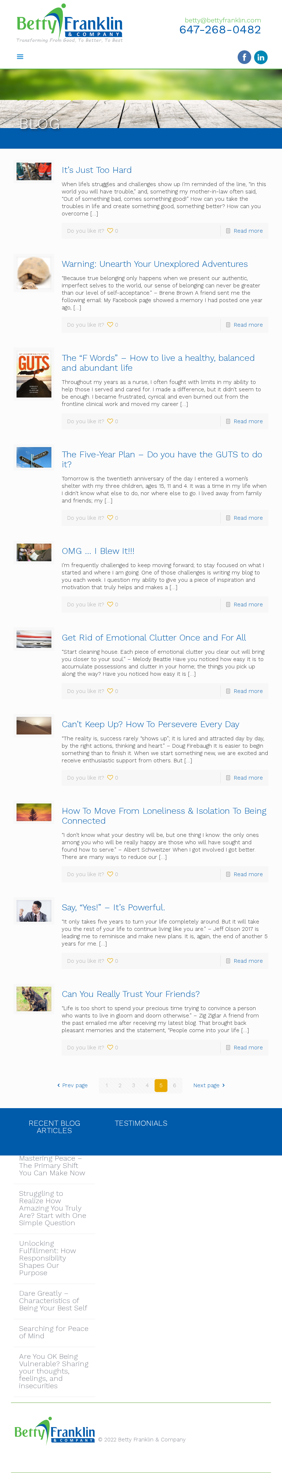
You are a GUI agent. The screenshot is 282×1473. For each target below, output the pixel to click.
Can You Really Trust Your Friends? (131, 994)
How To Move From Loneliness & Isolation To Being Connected (164, 816)
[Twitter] (141, 1461)
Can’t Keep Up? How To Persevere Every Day (150, 724)
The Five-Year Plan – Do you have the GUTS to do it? (162, 459)
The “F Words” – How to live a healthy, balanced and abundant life (158, 363)
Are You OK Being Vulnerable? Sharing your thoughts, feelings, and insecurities (53, 1371)
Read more (248, 231)
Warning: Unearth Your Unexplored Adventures (155, 264)
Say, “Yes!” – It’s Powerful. (113, 907)
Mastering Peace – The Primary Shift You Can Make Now (52, 1165)
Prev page (75, 1085)
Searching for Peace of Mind (53, 1332)
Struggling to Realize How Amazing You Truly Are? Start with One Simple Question (52, 1208)
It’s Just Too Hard (97, 170)
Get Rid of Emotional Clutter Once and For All (154, 637)
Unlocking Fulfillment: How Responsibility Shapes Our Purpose (47, 1258)
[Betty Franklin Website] (70, 23)
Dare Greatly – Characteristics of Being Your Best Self (53, 1300)
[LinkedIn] (151, 1461)
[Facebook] (131, 1461)
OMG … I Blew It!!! (98, 551)
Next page (207, 1085)
